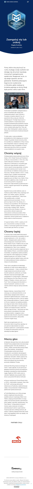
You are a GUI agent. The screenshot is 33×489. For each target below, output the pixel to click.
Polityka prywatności (21, 484)
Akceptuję (16, 486)
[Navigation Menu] (28, 2)
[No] (31, 483)
